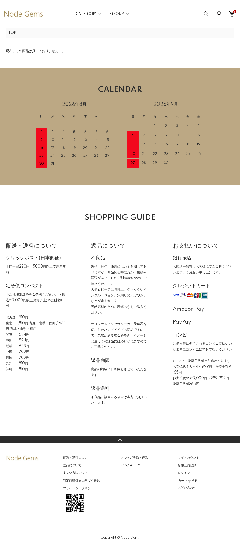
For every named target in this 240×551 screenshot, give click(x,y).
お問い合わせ (187, 487)
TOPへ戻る (120, 439)
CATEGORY (86, 14)
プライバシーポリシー (78, 488)
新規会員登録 (187, 465)
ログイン (184, 473)
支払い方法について (76, 473)
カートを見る (188, 480)
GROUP (117, 14)
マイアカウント (188, 457)
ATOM (135, 465)
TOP (12, 33)
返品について (72, 465)
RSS (123, 465)
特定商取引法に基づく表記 (81, 480)
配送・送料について (76, 457)
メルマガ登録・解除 (134, 457)
